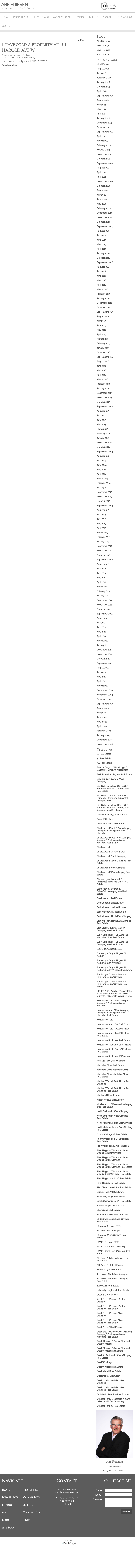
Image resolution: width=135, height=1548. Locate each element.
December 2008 (105, 739)
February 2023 (104, 145)
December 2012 (104, 546)
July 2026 (101, 73)
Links (26, 1520)
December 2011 (104, 600)
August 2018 (103, 267)
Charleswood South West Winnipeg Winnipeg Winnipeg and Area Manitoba (114, 830)
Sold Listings (103, 54)
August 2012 (103, 564)
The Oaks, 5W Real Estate (109, 1269)
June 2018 (102, 276)
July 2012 (101, 568)
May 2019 (101, 244)
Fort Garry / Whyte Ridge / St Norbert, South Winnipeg (111, 961)
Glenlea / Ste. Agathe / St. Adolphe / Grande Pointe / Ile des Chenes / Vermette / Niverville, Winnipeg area (114, 993)
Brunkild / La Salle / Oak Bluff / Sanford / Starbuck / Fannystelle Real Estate (113, 788)
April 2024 (102, 113)
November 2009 (105, 694)
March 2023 (102, 140)
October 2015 (103, 402)
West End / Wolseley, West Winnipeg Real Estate (110, 1321)
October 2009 (104, 699)
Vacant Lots (31, 1497)
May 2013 (101, 523)
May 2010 (101, 676)
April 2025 (102, 91)
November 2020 (105, 181)
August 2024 (103, 100)
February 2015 (103, 433)
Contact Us (123, 17)
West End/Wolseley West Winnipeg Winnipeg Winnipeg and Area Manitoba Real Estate (114, 1334)
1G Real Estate (104, 754)
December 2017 (104, 303)
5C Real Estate (104, 758)
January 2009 (103, 735)
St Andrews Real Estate (108, 1210)
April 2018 (101, 285)
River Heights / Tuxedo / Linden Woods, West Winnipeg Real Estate (114, 1172)
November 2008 (105, 744)
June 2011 (101, 627)
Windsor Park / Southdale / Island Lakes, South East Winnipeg (113, 1400)
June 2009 (102, 717)
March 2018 (102, 289)
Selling (28, 1505)
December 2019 (104, 213)
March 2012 (102, 586)
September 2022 (105, 163)
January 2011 (103, 645)
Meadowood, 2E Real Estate (110, 1100)
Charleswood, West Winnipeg (111, 867)
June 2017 (101, 325)
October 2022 (103, 159)
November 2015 (104, 397)
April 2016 (101, 375)
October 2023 (103, 127)
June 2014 (102, 465)
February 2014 (104, 483)
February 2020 (104, 208)
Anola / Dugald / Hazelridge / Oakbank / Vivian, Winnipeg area (112, 768)
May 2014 (101, 469)
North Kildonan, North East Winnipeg (114, 1123)
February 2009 (104, 730)
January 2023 (103, 149)
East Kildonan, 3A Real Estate (111, 907)
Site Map (8, 1527)
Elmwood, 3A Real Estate (109, 949)
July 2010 (101, 672)
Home (5, 17)
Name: (99, 1490)
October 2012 (103, 555)
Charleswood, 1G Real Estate (111, 851)
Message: (97, 1499)
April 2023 (102, 136)
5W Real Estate (104, 763)
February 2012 (103, 591)
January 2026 (103, 82)
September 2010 (105, 663)
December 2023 (104, 122)
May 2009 (102, 721)
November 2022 (105, 154)
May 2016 (101, 370)
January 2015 (103, 438)
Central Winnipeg (105, 819)
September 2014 (105, 451)
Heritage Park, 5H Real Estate (111, 1060)
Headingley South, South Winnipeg (114, 1044)
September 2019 (105, 226)
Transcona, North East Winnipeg (22, 57)
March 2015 (102, 429)
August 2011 (103, 618)
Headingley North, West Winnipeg (113, 1028)
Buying (7, 1505)
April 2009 (102, 726)
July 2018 (101, 271)
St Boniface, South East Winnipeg (113, 1214)
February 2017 (103, 343)
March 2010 (102, 685)
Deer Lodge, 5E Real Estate (110, 903)
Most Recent (103, 64)
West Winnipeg (104, 1362)
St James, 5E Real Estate (109, 1226)
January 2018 (103, 298)
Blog (5, 1520)
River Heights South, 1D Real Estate (114, 1178)
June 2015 (101, 420)
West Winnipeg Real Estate (110, 1367)
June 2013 (101, 519)
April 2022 (102, 172)
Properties (30, 1490)
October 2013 (103, 501)
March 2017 (102, 339)
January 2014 (103, 487)
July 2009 (101, 712)
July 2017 (101, 321)
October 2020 (103, 186)
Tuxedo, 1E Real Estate (108, 1285)
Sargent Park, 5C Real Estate (110, 1192)
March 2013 (102, 532)
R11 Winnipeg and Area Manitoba (113, 1146)
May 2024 (102, 109)
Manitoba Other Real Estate (110, 1065)
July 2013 (101, 514)
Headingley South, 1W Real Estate (113, 1040)
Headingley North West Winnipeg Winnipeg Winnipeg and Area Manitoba (113, 1003)
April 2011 (101, 636)
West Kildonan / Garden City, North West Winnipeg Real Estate (114, 1349)
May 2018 (101, 280)
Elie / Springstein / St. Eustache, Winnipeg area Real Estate (112, 943)
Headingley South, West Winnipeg (113, 1056)
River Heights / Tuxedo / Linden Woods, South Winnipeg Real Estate (114, 1165)
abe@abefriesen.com (114, 1470)
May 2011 (101, 631)
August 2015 (103, 411)
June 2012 (101, 573)
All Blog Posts (103, 41)
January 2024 (103, 118)
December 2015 (104, 393)
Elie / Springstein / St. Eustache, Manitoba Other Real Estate (112, 936)
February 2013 (103, 537)
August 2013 (103, 510)
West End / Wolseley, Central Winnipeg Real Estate (111, 1307)
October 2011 (103, 609)
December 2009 (105, 690)
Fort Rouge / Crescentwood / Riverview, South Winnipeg (111, 975)
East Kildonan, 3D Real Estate (111, 912)
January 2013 (103, 541)
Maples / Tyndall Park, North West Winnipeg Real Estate (113, 1089)
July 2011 (101, 622)
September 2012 (105, 559)
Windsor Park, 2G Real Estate (111, 1406)
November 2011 (104, 604)
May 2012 (101, 577)
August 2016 (103, 361)
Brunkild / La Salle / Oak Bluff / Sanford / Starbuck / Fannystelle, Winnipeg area (113, 798)
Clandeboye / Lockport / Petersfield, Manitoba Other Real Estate (112, 882)
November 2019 (104, 217)
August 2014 (103, 456)
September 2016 (105, 357)
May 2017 (101, 330)
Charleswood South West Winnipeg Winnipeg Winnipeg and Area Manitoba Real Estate (114, 840)
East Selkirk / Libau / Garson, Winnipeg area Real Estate (111, 929)
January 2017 (103, 348)
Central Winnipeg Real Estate (111, 823)
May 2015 (101, 424)
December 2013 (104, 492)
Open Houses (103, 50)
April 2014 (101, 474)
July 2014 (101, 460)
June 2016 (102, 366)
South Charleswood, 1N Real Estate (114, 1201)
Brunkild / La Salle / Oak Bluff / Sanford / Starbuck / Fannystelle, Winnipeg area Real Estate (113, 807)
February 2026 (104, 77)
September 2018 (105, 262)
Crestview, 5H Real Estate (109, 898)
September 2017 (105, 312)
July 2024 (101, 104)
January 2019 (103, 253)
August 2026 (103, 68)
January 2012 (103, 595)
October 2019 (103, 222)
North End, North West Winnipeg (112, 1111)
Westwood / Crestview (108, 1376)
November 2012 (104, 550)
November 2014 (104, 442)
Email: (98, 1495)
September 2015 (105, 406)
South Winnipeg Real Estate (110, 1205)
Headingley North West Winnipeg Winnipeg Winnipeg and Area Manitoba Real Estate (113, 1012)
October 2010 (103, 658)
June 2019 (102, 240)
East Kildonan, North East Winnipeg (114, 916)
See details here (9, 65)
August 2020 (103, 190)
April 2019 (101, 249)
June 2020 (102, 199)
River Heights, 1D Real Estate (111, 1183)
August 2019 (103, 231)
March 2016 (102, 379)
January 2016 (103, 388)
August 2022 (103, 168)
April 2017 (101, 334)
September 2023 (105, 131)
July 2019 (101, 235)
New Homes (10, 1497)
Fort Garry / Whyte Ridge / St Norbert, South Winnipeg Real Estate (114, 968)
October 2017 (103, 307)
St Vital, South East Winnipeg (111, 1246)
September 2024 (105, 95)
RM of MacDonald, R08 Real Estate (114, 1187)
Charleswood (103, 847)
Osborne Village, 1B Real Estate (112, 1134)
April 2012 (101, 582)
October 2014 (103, 447)
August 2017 (103, 316)
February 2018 (104, 294)
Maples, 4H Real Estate (108, 1095)
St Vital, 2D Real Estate (108, 1242)
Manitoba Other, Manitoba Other (112, 1069)
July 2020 (101, 195)
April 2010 (101, 681)
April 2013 (101, 528)
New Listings (103, 45)
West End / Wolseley (107, 1294)
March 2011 (102, 640)
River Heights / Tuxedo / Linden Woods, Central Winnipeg (112, 1151)
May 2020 (102, 204)
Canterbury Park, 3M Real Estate (112, 814)
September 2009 (105, 703)
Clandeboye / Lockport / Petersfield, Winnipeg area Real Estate (112, 891)
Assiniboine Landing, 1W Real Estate (114, 774)
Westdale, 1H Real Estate (109, 1371)
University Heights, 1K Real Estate (113, 1290)
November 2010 (104, 654)
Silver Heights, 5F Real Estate (111, 1196)
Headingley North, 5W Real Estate (113, 1024)
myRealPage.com (67, 1543)
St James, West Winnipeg (109, 1230)
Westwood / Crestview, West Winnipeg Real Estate (111, 1388)
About (6, 1512)
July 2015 (101, 415)
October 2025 (103, 86)
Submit (126, 1511)
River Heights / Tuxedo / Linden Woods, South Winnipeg (112, 1158)
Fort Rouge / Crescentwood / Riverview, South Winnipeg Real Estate (112, 984)
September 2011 (105, 613)
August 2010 (103, 667)
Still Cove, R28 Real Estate (110, 1265)
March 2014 (102, 478)
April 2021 (101, 177)
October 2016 (103, 352)
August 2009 (103, 708)
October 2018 (103, 258)
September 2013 (105, 505)
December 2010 (104, 649)
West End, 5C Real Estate (109, 1327)
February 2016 (104, 384)
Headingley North (105, 1019)
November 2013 (104, 496)
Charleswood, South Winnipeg (111, 856)
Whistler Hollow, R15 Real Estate (112, 1394)
